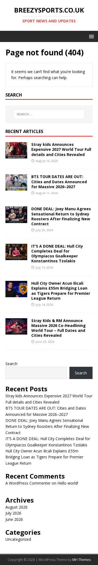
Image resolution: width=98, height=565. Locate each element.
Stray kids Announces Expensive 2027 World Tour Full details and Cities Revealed (61, 149)
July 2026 (13, 513)
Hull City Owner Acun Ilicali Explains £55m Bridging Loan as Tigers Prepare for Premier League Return (60, 291)
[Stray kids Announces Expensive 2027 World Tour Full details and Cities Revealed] (16, 155)
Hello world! (67, 483)
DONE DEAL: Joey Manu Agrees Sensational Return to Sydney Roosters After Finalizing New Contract (61, 216)
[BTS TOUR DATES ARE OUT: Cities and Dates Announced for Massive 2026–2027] (16, 187)
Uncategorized (18, 539)
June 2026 (14, 519)
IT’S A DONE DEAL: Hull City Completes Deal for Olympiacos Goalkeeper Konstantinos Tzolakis (57, 254)
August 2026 (16, 507)
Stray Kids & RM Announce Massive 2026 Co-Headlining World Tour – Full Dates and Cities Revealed (58, 328)
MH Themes (81, 559)
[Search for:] (49, 114)
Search (11, 363)
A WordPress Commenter (28, 483)
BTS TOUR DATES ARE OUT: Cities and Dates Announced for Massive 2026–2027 (59, 181)
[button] (90, 36)
